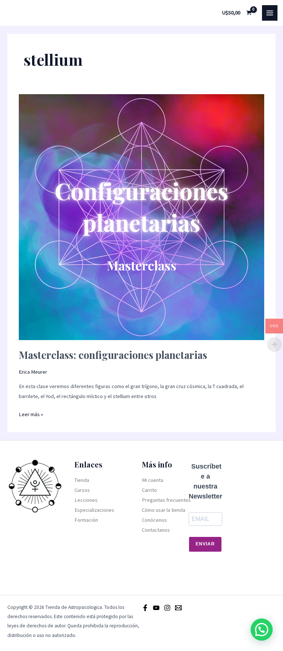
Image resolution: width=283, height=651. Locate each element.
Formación (86, 520)
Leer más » (31, 414)
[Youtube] (156, 607)
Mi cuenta (152, 480)
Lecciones (86, 500)
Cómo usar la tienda (163, 510)
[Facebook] (145, 607)
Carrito (149, 490)
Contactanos (156, 530)
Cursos (82, 490)
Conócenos (154, 520)
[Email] (178, 607)
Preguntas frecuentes (166, 500)
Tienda (81, 480)
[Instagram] (167, 607)
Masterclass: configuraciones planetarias (113, 355)
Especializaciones (94, 510)
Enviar (205, 544)
